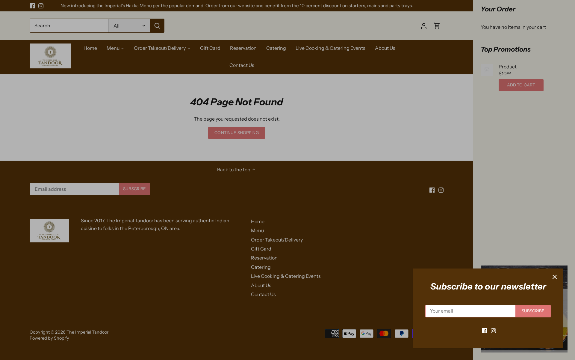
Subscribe (533, 310)
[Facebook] (484, 330)
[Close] (554, 277)
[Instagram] (493, 330)
